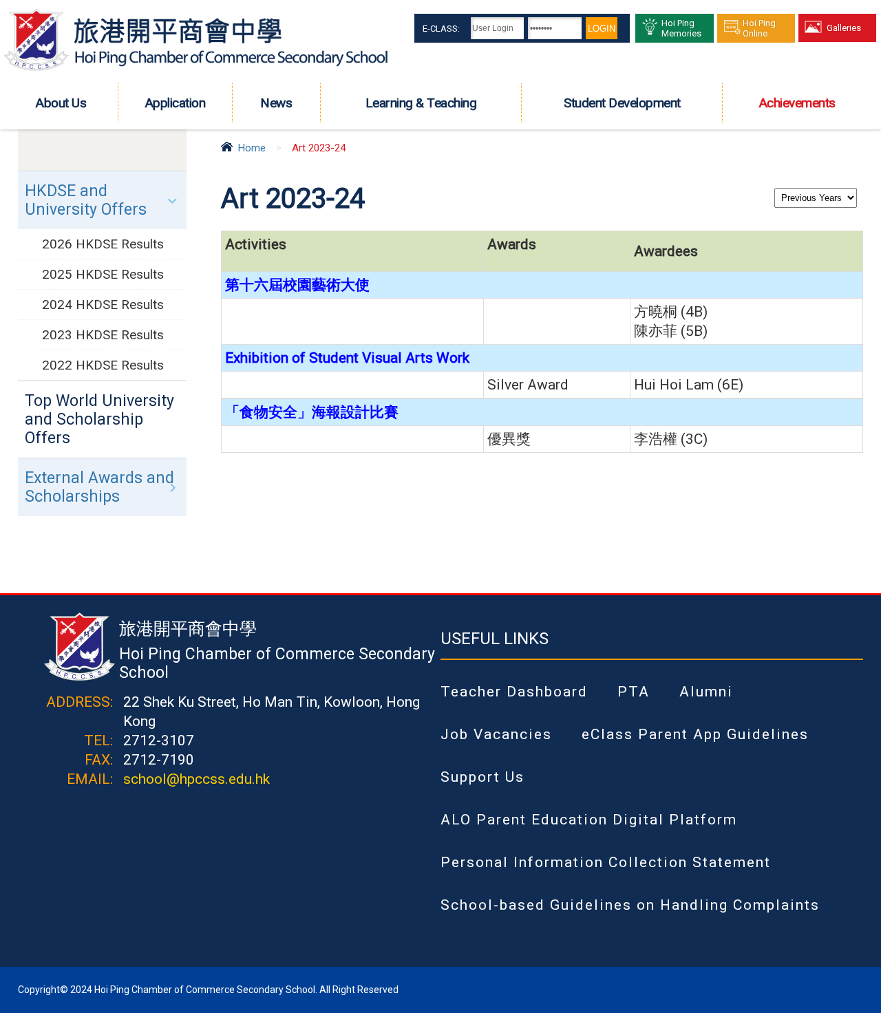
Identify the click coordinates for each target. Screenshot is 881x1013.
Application (175, 103)
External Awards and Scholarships (99, 487)
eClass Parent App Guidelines (695, 734)
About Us (61, 103)
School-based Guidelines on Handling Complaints (630, 905)
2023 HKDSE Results (103, 335)
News (276, 103)
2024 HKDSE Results (103, 304)
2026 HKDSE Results (103, 244)
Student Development (622, 103)
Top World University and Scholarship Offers (99, 419)
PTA (633, 691)
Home (252, 148)
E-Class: (441, 28)
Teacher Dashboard (514, 691)
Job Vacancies (496, 734)
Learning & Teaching (421, 103)
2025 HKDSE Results (103, 274)
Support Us (482, 777)
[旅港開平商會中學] (196, 68)
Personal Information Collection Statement (605, 862)
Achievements (797, 103)
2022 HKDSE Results (103, 365)
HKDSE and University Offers (86, 200)
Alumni (706, 691)
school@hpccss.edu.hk (196, 779)
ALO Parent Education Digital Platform (588, 819)
